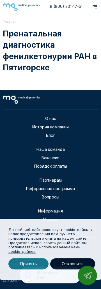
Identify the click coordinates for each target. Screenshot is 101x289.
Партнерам (51, 180)
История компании (50, 126)
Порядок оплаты (50, 166)
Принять (28, 264)
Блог (50, 135)
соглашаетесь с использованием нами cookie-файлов (44, 249)
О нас (50, 118)
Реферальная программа (50, 188)
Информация (50, 211)
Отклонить (73, 264)
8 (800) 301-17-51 (66, 6)
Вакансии (50, 157)
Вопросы (50, 197)
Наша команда (50, 149)
